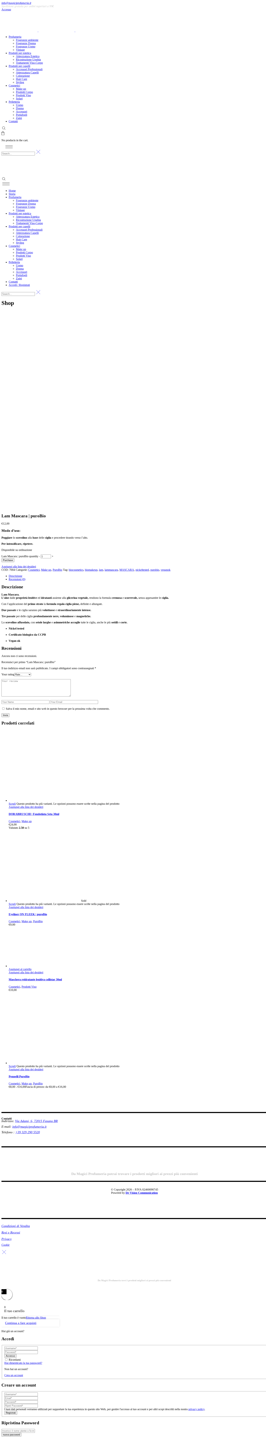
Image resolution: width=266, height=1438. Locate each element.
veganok (165, 569)
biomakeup (91, 569)
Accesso (6, 9)
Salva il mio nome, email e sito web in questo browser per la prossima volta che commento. (58, 708)
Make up (46, 569)
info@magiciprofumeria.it (16, 3)
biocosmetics (76, 569)
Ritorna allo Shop (36, 1317)
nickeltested (142, 569)
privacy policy (196, 1409)
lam (101, 569)
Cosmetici (34, 569)
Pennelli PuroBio (19, 1076)
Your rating (7, 674)
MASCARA (126, 569)
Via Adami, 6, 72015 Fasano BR (36, 1121)
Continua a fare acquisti (20, 1323)
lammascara (111, 569)
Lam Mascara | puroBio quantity (19, 556)
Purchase (8, 560)
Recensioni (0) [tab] (17, 579)
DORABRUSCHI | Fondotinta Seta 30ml (34, 814)
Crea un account (13, 1375)
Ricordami (15, 1359)
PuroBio (57, 569)
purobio (154, 569)
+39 (18, 1132)
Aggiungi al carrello (20, 969)
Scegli (12, 803)
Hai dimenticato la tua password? (23, 1362)
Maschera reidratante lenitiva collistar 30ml (35, 979)
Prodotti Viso (29, 986)
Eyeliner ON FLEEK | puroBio (28, 914)
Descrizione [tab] (15, 575)
